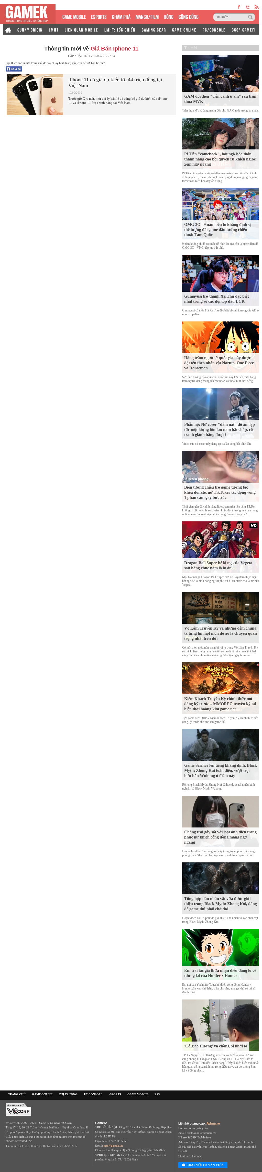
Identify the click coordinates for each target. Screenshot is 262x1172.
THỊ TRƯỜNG (68, 1094)
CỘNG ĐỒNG (189, 16)
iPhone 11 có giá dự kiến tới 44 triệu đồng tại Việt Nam (115, 82)
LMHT (54, 29)
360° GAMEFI (244, 29)
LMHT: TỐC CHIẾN (120, 29)
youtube (247, 7)
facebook (239, 7)
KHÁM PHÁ (121, 16)
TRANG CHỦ (17, 1094)
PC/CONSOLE (214, 29)
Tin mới (190, 48)
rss (257, 7)
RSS (157, 1094)
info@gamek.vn (113, 1145)
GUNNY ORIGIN (30, 29)
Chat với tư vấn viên (205, 1165)
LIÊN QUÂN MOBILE (81, 29)
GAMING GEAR (154, 29)
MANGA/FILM (147, 16)
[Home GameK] (8, 29)
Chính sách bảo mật (190, 1155)
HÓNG (168, 16)
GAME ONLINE (184, 29)
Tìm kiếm (251, 17)
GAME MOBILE (74, 16)
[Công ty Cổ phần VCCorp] (18, 1109)
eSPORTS (99, 16)
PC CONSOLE (93, 1094)
